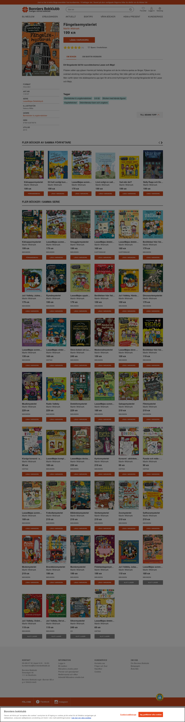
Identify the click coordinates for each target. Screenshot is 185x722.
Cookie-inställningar (128, 714)
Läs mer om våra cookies (81, 718)
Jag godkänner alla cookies (151, 714)
